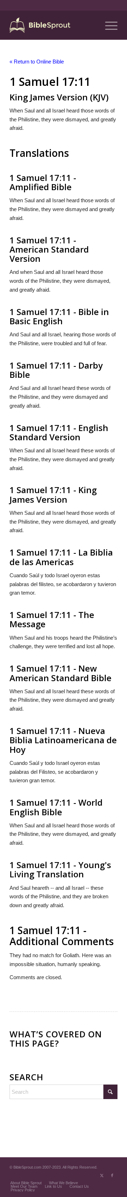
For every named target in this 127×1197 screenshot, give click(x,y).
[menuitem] (107, 25)
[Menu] (107, 25)
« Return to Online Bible (37, 62)
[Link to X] (101, 1175)
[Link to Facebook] (112, 1175)
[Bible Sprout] (53, 25)
